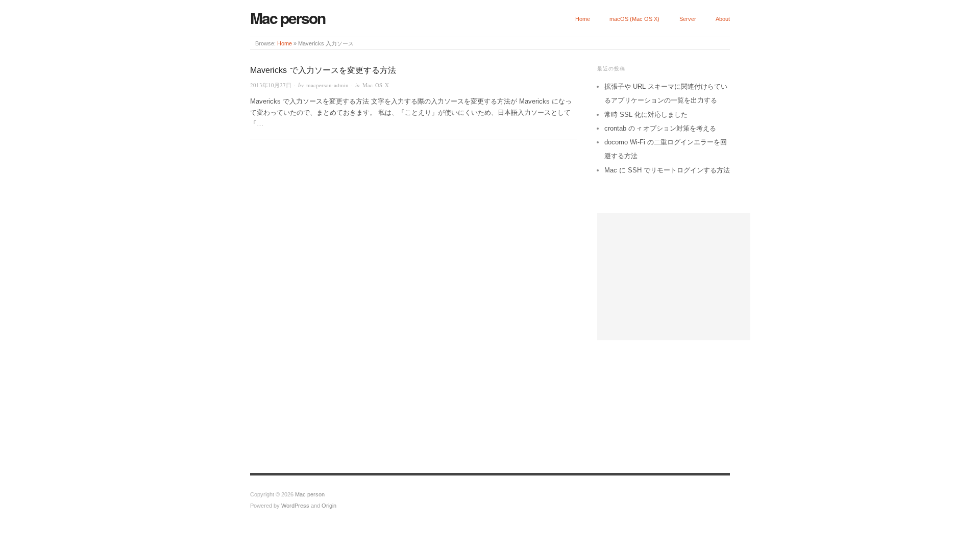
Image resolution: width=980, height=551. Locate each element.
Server (687, 19)
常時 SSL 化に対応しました (646, 114)
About (723, 19)
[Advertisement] (673, 276)
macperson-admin (327, 85)
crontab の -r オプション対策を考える (660, 128)
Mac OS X (375, 85)
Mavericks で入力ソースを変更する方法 (323, 70)
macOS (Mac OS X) (634, 19)
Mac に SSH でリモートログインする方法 (667, 170)
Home (582, 19)
